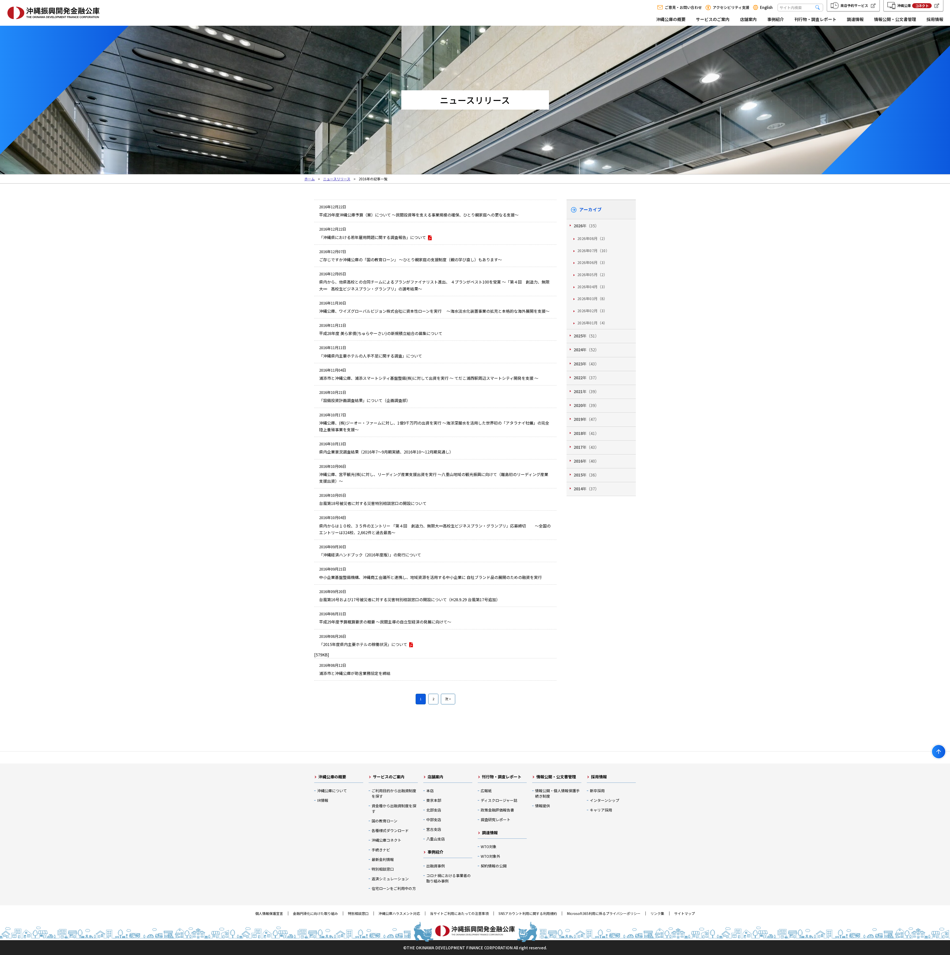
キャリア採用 (601, 809)
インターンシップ (604, 800)
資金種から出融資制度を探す (394, 808)
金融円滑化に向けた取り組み (315, 913)
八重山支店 (435, 838)
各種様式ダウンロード (390, 830)
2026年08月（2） (592, 238)
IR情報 (322, 800)
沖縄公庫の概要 (671, 19)
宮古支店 (433, 829)
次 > (448, 698)
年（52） (586, 350)
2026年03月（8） (592, 298)
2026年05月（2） (592, 274)
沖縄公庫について (332, 790)
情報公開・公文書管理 (895, 19)
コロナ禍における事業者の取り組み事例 (448, 878)
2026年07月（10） (593, 250)
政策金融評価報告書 (497, 809)
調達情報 (855, 19)
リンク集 (657, 913)
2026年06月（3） (592, 262)
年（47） (586, 419)
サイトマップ (684, 913)
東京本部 (433, 800)
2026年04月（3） (592, 286)
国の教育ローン (384, 820)
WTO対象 (489, 846)
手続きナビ (381, 849)
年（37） (586, 378)
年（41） (586, 433)
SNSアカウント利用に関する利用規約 (528, 913)
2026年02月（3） (592, 310)
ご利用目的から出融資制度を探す (394, 793)
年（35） (586, 226)
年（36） (586, 475)
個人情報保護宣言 (269, 913)
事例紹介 (775, 19)
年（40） (586, 461)
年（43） (586, 364)
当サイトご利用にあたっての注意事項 (459, 913)
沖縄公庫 (912, 5)
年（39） (586, 391)
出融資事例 (435, 865)
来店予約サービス (854, 5)
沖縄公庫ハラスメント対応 (399, 913)
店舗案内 (748, 19)
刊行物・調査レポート (815, 19)
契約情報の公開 (494, 865)
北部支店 (433, 809)
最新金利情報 (383, 859)
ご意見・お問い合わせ (683, 7)
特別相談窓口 (383, 869)
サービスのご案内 (713, 19)
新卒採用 (597, 790)
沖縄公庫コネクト (386, 840)
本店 (430, 790)
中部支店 (433, 819)
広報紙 (486, 790)
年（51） (586, 336)
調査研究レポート (495, 819)
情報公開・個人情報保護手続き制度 (557, 793)
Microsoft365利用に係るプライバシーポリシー (604, 913)
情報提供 (542, 805)
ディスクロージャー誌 (499, 800)
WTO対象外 (490, 856)
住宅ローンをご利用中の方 (394, 888)
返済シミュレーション (390, 878)
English (766, 7)
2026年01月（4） (592, 322)
